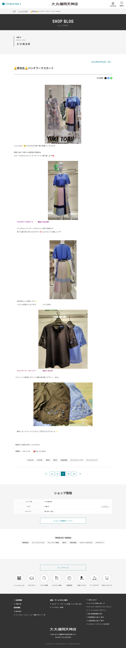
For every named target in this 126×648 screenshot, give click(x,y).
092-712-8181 (63, 637)
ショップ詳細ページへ (63, 520)
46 (57, 474)
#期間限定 (25, 543)
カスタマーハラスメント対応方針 (98, 624)
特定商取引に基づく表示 (96, 617)
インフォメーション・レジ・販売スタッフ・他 (30, 615)
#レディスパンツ (92, 460)
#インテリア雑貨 (53, 543)
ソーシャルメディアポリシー (97, 610)
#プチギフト (100, 543)
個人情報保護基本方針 (95, 614)
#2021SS (30, 460)
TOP (14, 11)
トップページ (63, 567)
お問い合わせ (92, 600)
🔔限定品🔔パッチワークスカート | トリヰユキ (46, 11)
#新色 (48, 460)
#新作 (55, 460)
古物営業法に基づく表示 (96, 621)
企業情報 (19, 600)
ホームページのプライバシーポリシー (100, 607)
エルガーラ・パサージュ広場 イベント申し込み (67, 604)
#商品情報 (64, 460)
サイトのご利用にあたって (96, 603)
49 (74, 474)
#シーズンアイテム (38, 543)
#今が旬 (39, 460)
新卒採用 (18, 611)
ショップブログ (23, 11)
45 (52, 474)
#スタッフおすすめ (86, 543)
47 (63, 474)
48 (68, 474)
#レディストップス (77, 460)
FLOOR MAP (105, 506)
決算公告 (18, 604)
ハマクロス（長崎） (58, 607)
